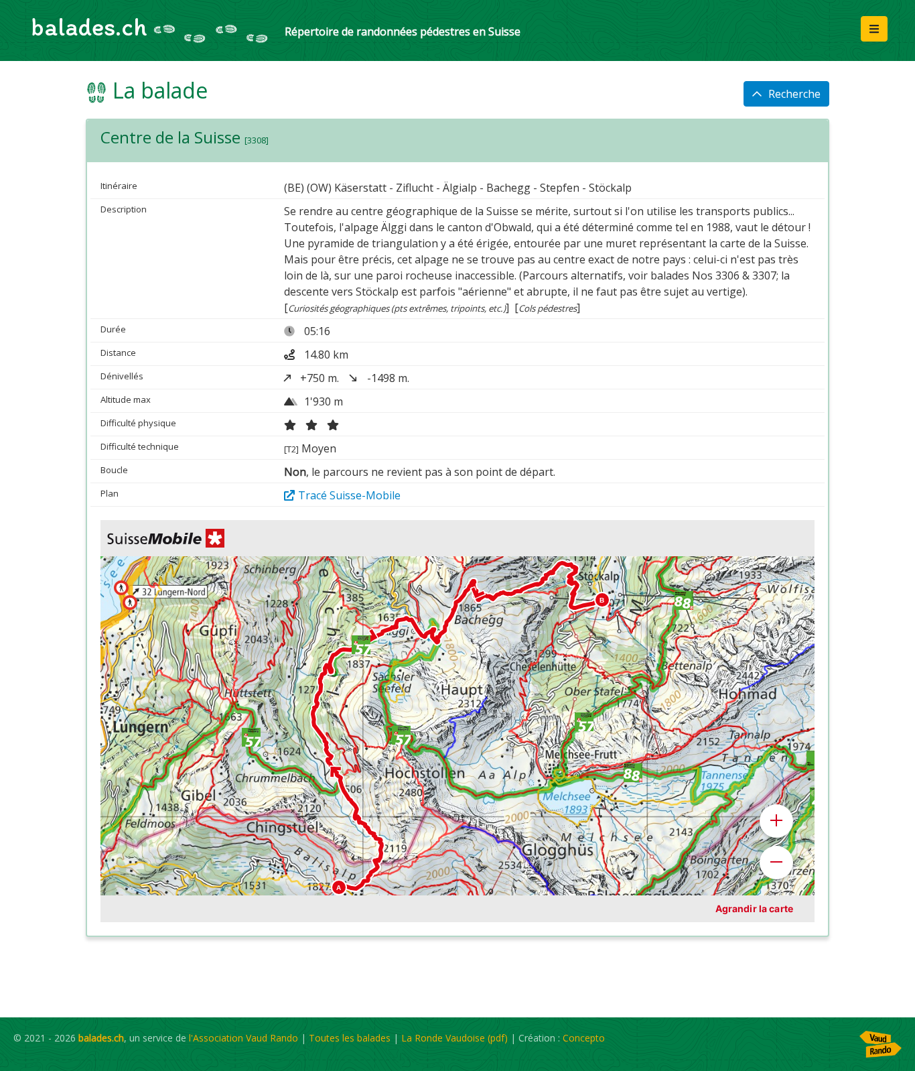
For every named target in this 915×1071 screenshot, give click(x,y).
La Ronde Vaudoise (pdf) (454, 1037)
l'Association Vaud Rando (243, 1037)
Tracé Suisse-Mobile (349, 495)
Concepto (584, 1037)
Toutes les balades (350, 1037)
